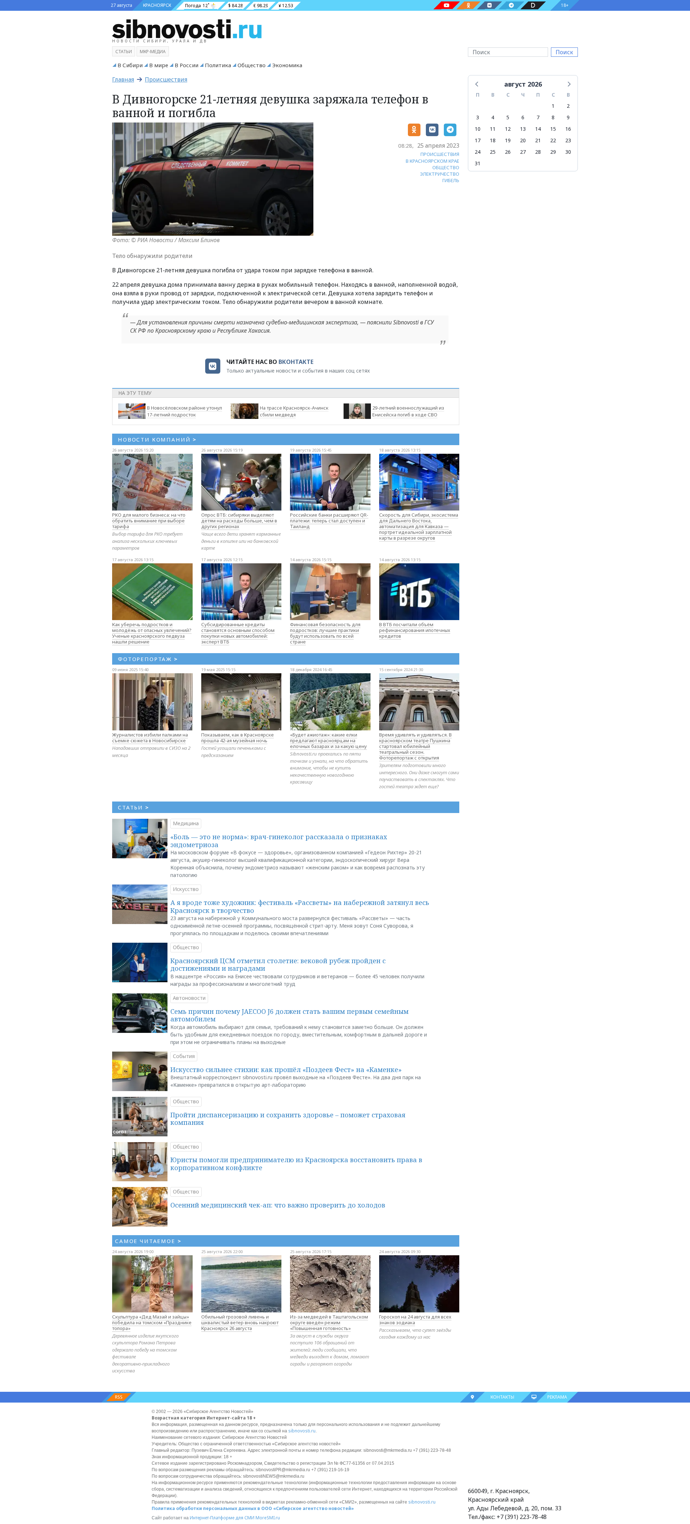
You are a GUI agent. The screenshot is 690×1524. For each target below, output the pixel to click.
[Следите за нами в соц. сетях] (446, 5)
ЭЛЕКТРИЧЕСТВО (439, 174)
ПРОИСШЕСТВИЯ (439, 154)
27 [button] (523, 151)
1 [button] (553, 105)
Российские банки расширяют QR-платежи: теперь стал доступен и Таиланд (329, 521)
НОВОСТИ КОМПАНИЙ (157, 439)
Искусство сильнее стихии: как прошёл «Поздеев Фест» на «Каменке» (286, 1069)
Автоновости (189, 997)
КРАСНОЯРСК (157, 5)
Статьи (123, 52)
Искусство (186, 889)
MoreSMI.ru (268, 1518)
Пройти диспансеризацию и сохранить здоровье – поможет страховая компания (287, 1118)
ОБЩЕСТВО (445, 167)
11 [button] (493, 128)
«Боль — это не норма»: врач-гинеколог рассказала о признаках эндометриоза (278, 840)
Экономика (287, 65)
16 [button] (568, 128)
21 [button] (538, 140)
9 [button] (568, 117)
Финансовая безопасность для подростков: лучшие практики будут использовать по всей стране (325, 633)
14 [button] (538, 128)
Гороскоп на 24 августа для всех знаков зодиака (415, 1319)
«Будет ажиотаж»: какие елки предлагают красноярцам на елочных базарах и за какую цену (328, 740)
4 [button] (492, 117)
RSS (119, 1397)
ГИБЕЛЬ (450, 180)
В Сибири (130, 65)
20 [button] (523, 140)
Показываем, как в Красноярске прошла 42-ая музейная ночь (237, 737)
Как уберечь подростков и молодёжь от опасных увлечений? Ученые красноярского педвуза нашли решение (152, 633)
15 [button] (553, 128)
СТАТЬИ (133, 807)
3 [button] (477, 117)
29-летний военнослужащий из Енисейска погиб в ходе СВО (408, 411)
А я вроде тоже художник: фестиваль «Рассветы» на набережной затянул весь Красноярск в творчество (299, 906)
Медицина (186, 823)
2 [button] (568, 105)
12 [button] (508, 128)
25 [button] (493, 151)
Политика (218, 65)
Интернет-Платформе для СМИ (222, 1518)
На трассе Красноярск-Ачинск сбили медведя (294, 411)
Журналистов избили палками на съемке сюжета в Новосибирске (150, 737)
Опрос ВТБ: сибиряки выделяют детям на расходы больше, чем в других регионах (239, 521)
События (184, 1056)
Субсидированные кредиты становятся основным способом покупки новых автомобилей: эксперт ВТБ (238, 633)
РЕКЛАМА (557, 1397)
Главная (123, 79)
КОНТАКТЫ (502, 1397)
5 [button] (507, 117)
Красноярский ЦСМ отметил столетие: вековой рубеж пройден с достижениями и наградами (278, 964)
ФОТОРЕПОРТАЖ (148, 658)
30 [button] (568, 151)
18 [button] (493, 140)
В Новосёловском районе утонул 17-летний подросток (184, 411)
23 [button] (568, 140)
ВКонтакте (296, 362)
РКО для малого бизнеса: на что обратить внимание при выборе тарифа (148, 521)
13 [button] (523, 128)
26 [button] (508, 151)
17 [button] (477, 140)
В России (186, 65)
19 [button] (508, 140)
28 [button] (538, 151)
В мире (158, 65)
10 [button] (477, 128)
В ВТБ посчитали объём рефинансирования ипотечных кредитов (414, 630)
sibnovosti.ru (302, 1431)
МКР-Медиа (153, 52)
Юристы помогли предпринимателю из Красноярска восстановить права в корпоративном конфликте (296, 1163)
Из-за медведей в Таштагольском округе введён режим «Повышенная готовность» (329, 1322)
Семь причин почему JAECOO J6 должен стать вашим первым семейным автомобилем (289, 1015)
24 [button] (477, 151)
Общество (252, 65)
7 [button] (538, 117)
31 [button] (477, 163)
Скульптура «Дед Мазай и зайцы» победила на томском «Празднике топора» (152, 1322)
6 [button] (522, 117)
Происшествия (166, 79)
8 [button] (553, 117)
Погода (193, 6)
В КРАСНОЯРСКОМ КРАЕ (432, 161)
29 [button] (553, 151)
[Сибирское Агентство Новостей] (187, 28)
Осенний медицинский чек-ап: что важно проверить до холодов (277, 1205)
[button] (477, 83)
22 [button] (553, 140)
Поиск (564, 52)
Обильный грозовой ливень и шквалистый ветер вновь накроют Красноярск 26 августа (240, 1322)
